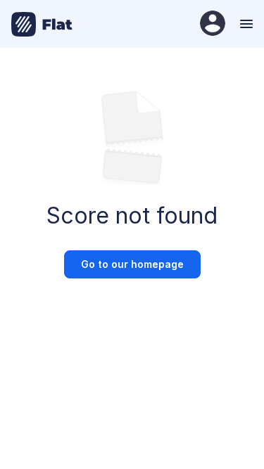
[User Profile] (212, 24)
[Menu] (245, 24)
